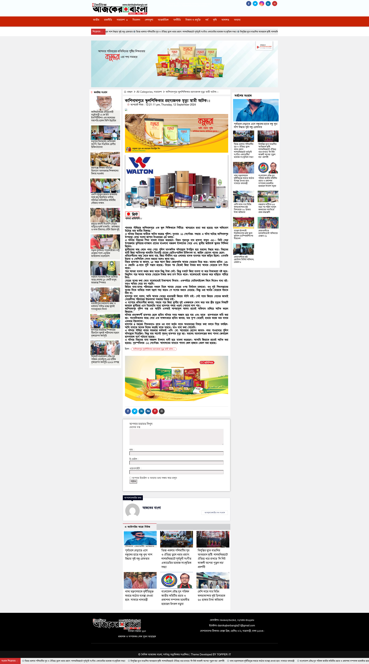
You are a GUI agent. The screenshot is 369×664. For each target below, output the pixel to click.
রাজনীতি (108, 19)
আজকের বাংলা (152, 508)
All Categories (145, 92)
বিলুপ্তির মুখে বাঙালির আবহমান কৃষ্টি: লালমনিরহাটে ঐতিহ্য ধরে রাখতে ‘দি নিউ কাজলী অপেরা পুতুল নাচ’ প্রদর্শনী (213, 559)
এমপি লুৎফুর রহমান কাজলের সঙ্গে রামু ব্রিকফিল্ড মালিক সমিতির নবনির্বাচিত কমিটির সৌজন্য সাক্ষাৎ (104, 199)
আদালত (225, 19)
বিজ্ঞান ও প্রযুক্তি (193, 19)
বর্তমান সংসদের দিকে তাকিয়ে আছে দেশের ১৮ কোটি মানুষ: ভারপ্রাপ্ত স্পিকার (104, 279)
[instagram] (262, 3)
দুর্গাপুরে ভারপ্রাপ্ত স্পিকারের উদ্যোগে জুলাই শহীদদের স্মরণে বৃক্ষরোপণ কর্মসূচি (105, 332)
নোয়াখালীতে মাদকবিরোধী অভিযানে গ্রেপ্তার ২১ (268, 233)
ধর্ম (206, 19)
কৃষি (215, 19)
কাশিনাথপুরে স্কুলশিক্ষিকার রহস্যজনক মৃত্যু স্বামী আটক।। (192, 92)
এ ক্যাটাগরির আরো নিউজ (137, 526)
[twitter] (256, 3)
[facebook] (249, 3)
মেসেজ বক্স (134, 427)
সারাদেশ (121, 19)
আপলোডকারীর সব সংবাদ (215, 512)
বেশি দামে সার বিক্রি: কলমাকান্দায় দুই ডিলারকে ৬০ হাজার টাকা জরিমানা (211, 596)
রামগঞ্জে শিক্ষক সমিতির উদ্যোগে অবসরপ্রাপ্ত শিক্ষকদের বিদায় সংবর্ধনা (104, 170)
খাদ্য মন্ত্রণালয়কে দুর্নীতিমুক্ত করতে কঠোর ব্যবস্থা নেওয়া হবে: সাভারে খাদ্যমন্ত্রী (139, 596)
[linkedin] (269, 3)
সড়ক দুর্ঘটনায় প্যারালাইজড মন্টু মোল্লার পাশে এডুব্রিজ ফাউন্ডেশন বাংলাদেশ (105, 253)
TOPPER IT (224, 654)
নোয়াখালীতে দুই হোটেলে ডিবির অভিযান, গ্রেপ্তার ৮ (244, 259)
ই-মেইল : (134, 459)
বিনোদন (136, 19)
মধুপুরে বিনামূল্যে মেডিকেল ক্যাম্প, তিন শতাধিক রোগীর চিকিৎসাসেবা (103, 144)
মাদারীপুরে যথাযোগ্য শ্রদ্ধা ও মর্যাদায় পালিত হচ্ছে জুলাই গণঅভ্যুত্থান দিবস (103, 306)
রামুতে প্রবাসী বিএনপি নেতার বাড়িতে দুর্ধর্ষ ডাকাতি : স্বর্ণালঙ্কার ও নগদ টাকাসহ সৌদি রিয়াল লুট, (105, 226)
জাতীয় (96, 19)
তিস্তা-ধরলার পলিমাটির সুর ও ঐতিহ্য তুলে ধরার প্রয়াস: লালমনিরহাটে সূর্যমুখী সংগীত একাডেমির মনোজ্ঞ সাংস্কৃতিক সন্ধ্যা (176, 559)
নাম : (131, 449)
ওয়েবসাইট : (135, 468)
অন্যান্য (237, 19)
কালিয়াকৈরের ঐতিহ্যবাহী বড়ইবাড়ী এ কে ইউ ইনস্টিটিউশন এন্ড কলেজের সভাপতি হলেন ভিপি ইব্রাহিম (103, 116)
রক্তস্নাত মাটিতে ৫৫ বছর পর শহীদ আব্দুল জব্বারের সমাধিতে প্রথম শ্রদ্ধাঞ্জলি (267, 208)
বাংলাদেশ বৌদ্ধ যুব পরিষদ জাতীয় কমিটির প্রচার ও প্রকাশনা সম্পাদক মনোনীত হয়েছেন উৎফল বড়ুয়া (267, 181)
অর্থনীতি (177, 19)
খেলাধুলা (149, 19)
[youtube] (275, 3)
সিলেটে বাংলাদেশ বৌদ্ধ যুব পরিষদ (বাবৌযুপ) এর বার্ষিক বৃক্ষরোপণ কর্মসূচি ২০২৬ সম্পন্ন (105, 359)
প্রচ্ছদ (129, 92)
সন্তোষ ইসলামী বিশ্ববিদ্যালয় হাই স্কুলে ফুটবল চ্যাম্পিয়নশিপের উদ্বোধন (243, 234)
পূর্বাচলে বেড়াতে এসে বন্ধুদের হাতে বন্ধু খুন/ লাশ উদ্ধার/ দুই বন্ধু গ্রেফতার (138, 555)
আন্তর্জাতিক (163, 19)
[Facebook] (128, 411)
